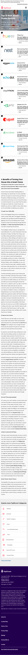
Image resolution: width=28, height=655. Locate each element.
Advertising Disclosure (22, 4)
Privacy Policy (4, 630)
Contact (3, 644)
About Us (3, 617)
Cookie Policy (4, 621)
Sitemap (3, 635)
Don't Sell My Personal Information (9, 649)
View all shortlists (6, 560)
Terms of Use (4, 626)
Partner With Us (5, 640)
